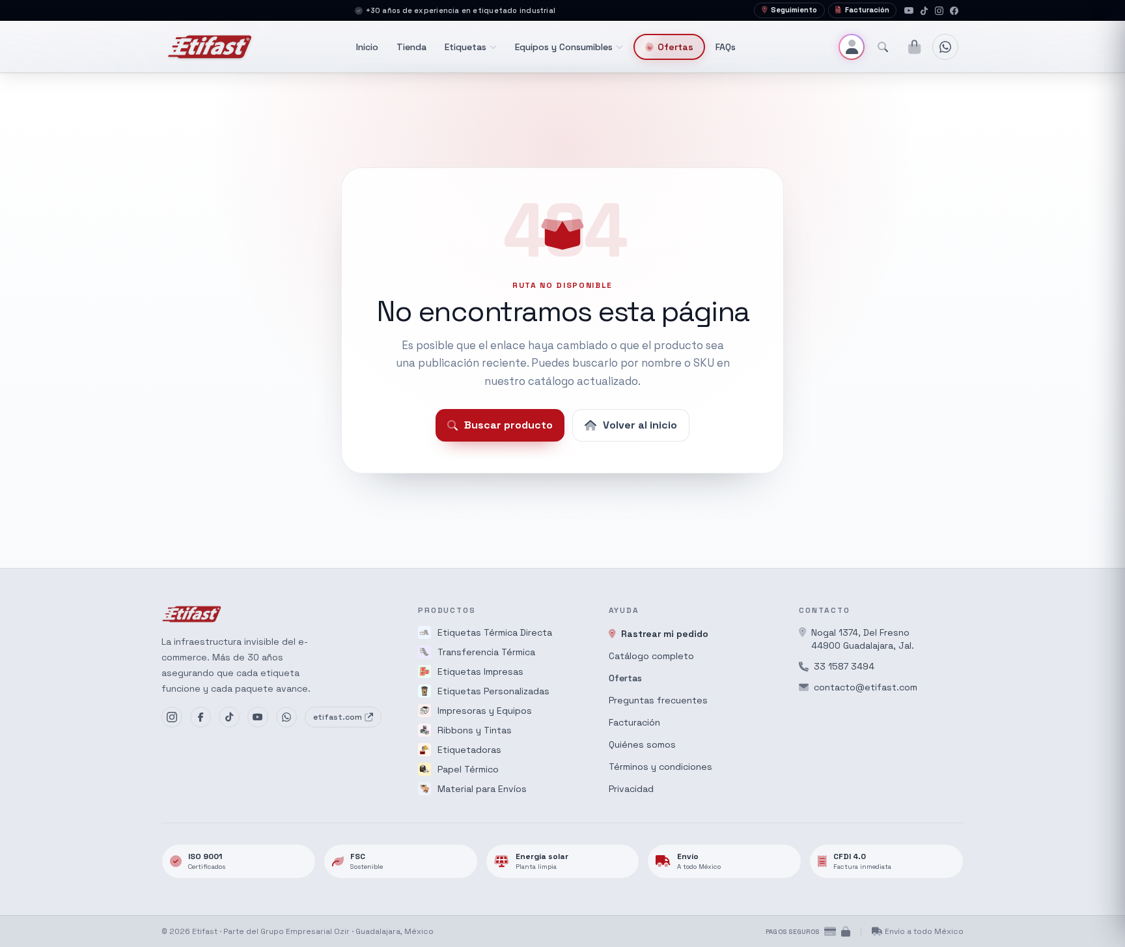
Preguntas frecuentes (658, 700)
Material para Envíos (482, 789)
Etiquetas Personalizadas (493, 691)
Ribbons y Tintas (475, 730)
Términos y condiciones (660, 766)
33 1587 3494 (844, 666)
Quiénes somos (642, 744)
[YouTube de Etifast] (257, 717)
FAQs (725, 47)
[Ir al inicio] (210, 47)
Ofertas (675, 47)
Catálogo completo (651, 656)
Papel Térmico (468, 769)
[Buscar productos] (883, 47)
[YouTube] (908, 10)
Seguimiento (794, 9)
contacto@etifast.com (865, 687)
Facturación (867, 9)
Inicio (367, 47)
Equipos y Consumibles (564, 47)
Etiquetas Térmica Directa (495, 632)
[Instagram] (939, 11)
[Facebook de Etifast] (200, 717)
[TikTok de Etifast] (229, 717)
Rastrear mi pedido (664, 634)
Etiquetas (465, 47)
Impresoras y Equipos (485, 710)
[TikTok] (924, 11)
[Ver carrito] (914, 47)
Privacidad (631, 789)
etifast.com (337, 717)
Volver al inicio (640, 425)
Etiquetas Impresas (480, 671)
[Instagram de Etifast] (171, 717)
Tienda (411, 47)
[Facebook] (954, 11)
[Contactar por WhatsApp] (945, 47)
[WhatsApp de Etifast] (286, 717)
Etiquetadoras (469, 750)
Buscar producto (508, 425)
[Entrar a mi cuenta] (852, 47)
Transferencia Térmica (486, 652)
